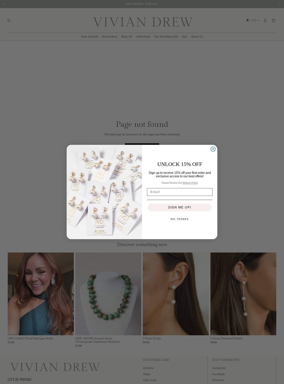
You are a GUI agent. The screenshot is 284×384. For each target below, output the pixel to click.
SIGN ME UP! (179, 207)
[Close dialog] (213, 149)
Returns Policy (190, 183)
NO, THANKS (180, 219)
